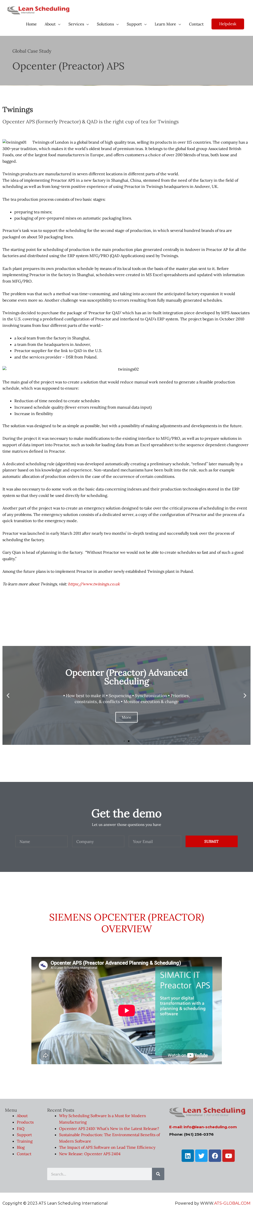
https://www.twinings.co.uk (94, 583)
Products (25, 1122)
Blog (21, 1147)
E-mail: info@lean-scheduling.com (203, 1127)
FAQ (20, 1128)
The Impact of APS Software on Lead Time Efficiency (107, 1147)
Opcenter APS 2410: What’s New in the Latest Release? (109, 1128)
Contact (24, 1153)
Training (25, 1141)
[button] (124, 741)
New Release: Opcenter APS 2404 (90, 1153)
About (22, 1115)
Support (24, 1134)
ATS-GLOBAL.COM (232, 1203)
